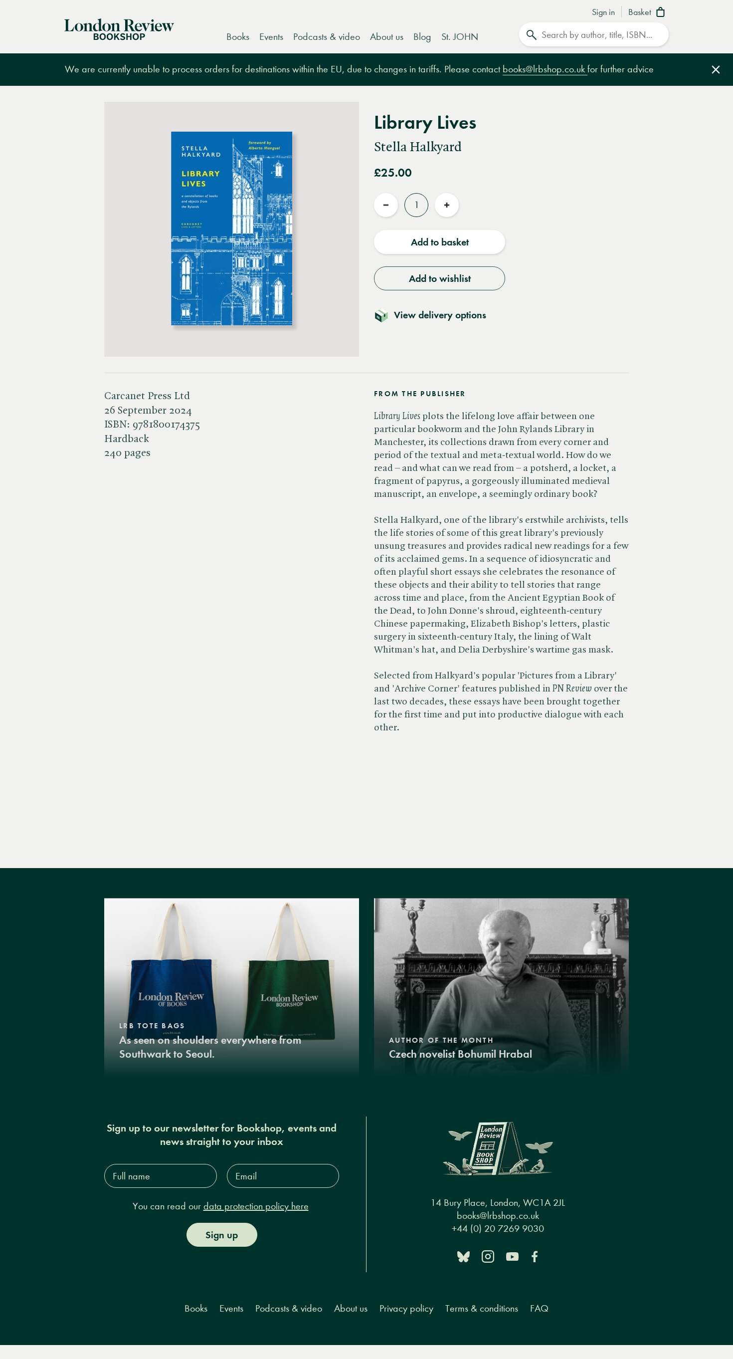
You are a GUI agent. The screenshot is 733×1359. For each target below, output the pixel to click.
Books (237, 36)
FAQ (539, 1308)
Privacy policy (406, 1308)
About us (386, 36)
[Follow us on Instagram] (488, 1256)
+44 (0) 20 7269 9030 (498, 1228)
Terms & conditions (481, 1308)
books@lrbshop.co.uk (545, 69)
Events (271, 36)
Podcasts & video (326, 36)
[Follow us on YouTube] (512, 1256)
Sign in (603, 12)
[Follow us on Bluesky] (463, 1256)
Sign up (221, 1235)
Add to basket (440, 242)
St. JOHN (459, 36)
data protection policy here (256, 1206)
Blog (422, 36)
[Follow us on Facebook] (535, 1256)
